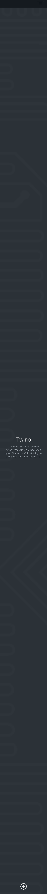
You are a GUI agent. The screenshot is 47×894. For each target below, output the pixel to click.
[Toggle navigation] (40, 3)
